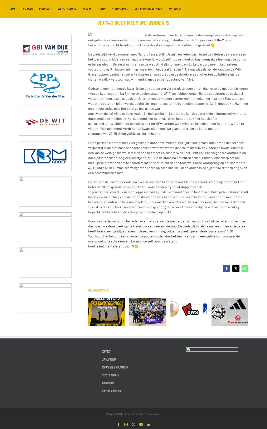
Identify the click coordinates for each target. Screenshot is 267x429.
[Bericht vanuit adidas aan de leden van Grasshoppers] (230, 300)
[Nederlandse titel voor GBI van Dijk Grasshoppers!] (147, 300)
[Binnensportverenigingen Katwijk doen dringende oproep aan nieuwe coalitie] (188, 300)
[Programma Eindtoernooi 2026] (106, 300)
